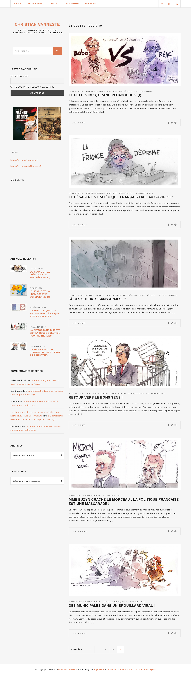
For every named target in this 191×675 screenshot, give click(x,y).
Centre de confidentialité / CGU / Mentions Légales (131, 669)
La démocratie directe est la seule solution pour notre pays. (45, 333)
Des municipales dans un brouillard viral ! (112, 605)
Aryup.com (99, 669)
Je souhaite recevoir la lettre (33, 87)
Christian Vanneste (37, 24)
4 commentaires (144, 193)
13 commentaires (145, 91)
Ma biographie (36, 4)
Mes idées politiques (134, 295)
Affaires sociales (95, 91)
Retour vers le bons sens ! (96, 397)
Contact (55, 4)
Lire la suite (79, 123)
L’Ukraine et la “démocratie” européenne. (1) (40, 294)
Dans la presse (114, 91)
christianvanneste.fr (67, 669)
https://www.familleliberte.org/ (25, 166)
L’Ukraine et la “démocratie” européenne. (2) (40, 274)
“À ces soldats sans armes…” (97, 299)
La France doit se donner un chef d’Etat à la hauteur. (45, 352)
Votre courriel (20, 76)
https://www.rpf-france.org (24, 160)
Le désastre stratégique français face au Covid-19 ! (121, 197)
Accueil (18, 4)
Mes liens (90, 4)
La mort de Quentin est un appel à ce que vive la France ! (44, 313)
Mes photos (72, 4)
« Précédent (78, 649)
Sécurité (128, 91)
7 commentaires (156, 394)
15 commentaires (168, 295)
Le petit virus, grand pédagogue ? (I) (105, 95)
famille (107, 394)
